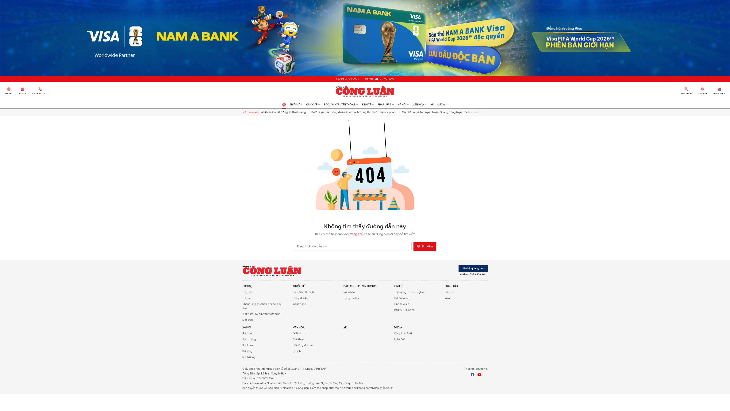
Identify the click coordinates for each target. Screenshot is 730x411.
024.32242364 (266, 378)
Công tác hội (351, 298)
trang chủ (356, 234)
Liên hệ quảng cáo (473, 268)
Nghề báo (349, 292)
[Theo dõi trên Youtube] (479, 375)
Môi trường (248, 357)
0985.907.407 (40, 93)
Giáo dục (247, 333)
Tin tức (246, 298)
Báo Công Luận (365, 91)
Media (9, 93)
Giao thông (249, 339)
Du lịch (297, 351)
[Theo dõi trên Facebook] (472, 375)
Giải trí (297, 333)
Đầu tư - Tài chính (404, 309)
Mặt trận (247, 319)
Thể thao (298, 339)
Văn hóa (418, 104)
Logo (272, 270)
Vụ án (448, 298)
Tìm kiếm (427, 246)
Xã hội (402, 104)
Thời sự (295, 104)
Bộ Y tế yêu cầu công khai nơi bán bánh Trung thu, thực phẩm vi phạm (336, 112)
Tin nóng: (253, 112)
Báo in (22, 93)
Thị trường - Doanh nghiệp (409, 292)
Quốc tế (311, 104)
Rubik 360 (399, 339)
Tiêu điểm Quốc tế (304, 292)
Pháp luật (384, 104)
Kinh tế (366, 104)
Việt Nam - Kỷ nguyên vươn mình (261, 313)
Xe (432, 104)
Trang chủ (284, 104)
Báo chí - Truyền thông (339, 104)
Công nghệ (299, 304)
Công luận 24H (403, 333)
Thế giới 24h (300, 298)
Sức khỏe (247, 345)
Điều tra (449, 292)
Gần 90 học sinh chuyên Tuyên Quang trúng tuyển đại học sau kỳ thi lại (427, 112)
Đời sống (247, 351)
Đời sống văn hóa (303, 345)
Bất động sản (401, 298)
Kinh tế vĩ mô (401, 304)
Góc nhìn (247, 292)
